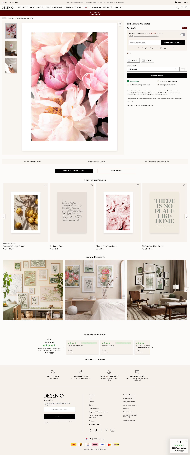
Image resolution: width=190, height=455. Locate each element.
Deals (86, 7)
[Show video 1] (11, 66)
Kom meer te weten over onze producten (140, 105)
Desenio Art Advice (129, 395)
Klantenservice (128, 398)
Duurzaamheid (94, 408)
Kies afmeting (131, 65)
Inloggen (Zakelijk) (95, 424)
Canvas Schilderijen (54, 7)
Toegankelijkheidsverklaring (98, 412)
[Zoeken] (177, 7)
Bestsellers (22, 7)
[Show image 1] (11, 31)
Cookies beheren (129, 420)
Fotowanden (96, 7)
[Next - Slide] (186, 216)
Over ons (92, 395)
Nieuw (32, 7)
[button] (183, 69)
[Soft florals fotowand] (95, 290)
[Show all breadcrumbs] (4, 18)
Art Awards (92, 421)
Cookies (126, 408)
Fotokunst (11, 18)
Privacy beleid (146, 48)
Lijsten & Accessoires (73, 7)
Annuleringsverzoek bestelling (130, 416)
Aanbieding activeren (173, 43)
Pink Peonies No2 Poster (25, 18)
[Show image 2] (11, 48)
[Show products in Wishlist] (182, 7)
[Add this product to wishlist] (119, 24)
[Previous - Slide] (3, 216)
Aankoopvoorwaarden (130, 405)
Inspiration (107, 7)
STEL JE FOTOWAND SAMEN (73, 171)
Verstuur (59, 416)
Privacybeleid (127, 412)
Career (91, 405)
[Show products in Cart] (186, 7)
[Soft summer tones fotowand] (33, 290)
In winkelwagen (157, 75)
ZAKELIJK (117, 7)
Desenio (101, 449)
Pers (90, 398)
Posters (40, 7)
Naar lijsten (116, 171)
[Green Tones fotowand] (157, 290)
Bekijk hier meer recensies (95, 359)
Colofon (91, 402)
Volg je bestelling (129, 402)
